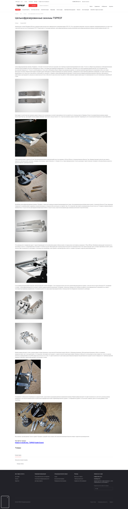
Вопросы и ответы (78, 476)
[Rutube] (109, 494)
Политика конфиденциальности (42, 478)
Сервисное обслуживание (80, 481)
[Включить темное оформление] (112, 1)
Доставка (17, 476)
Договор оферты (39, 481)
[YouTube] (104, 494)
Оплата (16, 478)
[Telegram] (101, 494)
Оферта (111, 502)
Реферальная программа (60, 481)
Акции (56, 476)
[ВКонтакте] (99, 494)
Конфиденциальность (102, 502)
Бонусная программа (59, 478)
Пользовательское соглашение (42, 476)
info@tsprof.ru (97, 478)
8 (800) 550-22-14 (77, 1)
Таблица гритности (78, 478)
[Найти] (86, 5)
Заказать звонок (85, 1)
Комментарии (18, 455)
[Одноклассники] (107, 494)
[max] (112, 494)
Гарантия (17, 481)
